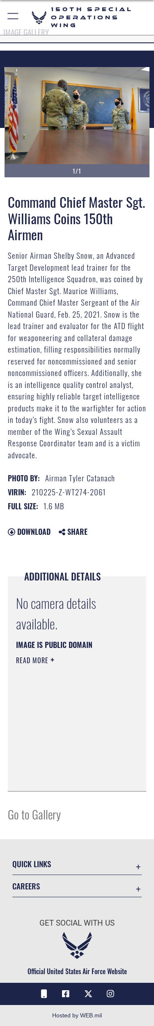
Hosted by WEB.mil (77, 1015)
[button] (13, 17)
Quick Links (31, 864)
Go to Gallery (34, 814)
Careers (26, 886)
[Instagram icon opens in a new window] (110, 994)
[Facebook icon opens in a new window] (66, 994)
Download (33, 531)
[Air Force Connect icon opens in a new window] (43, 994)
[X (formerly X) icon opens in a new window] (88, 994)
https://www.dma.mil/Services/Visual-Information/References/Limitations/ (66, 764)
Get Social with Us (77, 923)
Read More (33, 660)
